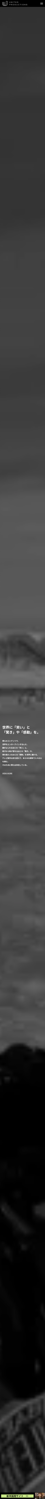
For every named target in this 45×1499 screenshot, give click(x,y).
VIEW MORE (7, 773)
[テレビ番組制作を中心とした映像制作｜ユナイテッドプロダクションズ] (18, 3)
